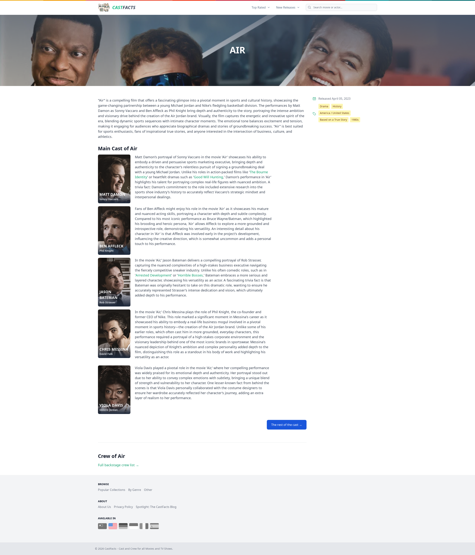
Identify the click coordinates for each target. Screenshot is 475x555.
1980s (355, 119)
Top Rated (259, 7)
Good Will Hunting (208, 177)
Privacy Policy (123, 507)
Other (148, 490)
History (337, 106)
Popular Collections (111, 490)
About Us (104, 507)
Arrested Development (153, 275)
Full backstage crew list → (118, 465)
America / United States (334, 113)
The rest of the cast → (286, 425)
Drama (324, 106)
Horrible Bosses (190, 275)
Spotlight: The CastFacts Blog (156, 507)
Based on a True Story (333, 119)
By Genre (134, 490)
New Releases (285, 7)
